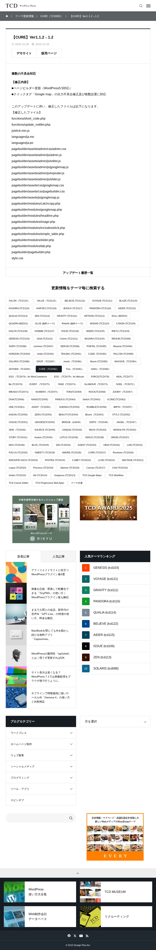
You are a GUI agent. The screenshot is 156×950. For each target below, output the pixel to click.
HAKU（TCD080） (101, 369)
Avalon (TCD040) (43, 437)
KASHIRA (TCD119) (19, 308)
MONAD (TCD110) (99, 323)
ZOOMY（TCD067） (123, 392)
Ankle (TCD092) (45, 354)
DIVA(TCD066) (16, 399)
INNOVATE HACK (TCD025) (23, 460)
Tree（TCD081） (75, 369)
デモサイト (24, 53)
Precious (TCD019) (43, 467)
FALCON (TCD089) (123, 354)
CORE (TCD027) (97, 452)
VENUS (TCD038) (94, 437)
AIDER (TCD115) (127, 308)
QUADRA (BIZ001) (18, 323)
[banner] (40, 519)
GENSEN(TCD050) (45, 422)
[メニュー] (149, 5)
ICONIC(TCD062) (116, 399)
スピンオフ (17, 800)
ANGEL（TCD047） (127, 422)
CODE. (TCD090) (97, 354)
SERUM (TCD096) (70, 346)
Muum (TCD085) (98, 361)
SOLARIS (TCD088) (19, 361)
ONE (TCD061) (17, 407)
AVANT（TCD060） (42, 407)
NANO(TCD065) (39, 399)
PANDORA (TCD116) (100, 308)
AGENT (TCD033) (87, 445)
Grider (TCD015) (17, 475)
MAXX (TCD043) (97, 430)
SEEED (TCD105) (95, 331)
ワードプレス (19, 732)
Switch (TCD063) (91, 399)
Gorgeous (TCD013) (64, 475)
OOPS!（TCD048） (99, 422)
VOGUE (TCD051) (18, 422)
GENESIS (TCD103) (19, 338)
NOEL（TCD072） (126, 384)
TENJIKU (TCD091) (71, 354)
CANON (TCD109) (125, 323)
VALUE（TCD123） (47, 300)
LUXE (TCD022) (106, 460)
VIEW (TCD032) (111, 445)
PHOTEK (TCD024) (55, 460)
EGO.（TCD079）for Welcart (69, 376)
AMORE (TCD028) (71, 452)
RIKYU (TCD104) (121, 331)
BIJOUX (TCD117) (73, 308)
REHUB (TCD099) (121, 338)
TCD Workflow (116, 475)
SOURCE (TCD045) (44, 430)
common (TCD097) (43, 346)
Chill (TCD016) (120, 467)
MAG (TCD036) (17, 445)
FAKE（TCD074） (67, 384)
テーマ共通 (77, 483)
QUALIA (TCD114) (18, 316)
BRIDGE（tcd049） (72, 422)
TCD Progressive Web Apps (49, 483)
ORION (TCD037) (120, 437)
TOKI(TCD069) (74, 392)
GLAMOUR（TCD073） (96, 384)
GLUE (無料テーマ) (45, 323)
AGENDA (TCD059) (69, 407)
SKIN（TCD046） (18, 430)
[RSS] (87, 935)
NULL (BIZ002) (119, 316)
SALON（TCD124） (19, 300)
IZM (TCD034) (63, 445)
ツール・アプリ (20, 788)
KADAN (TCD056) (18, 414)
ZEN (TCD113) (42, 316)
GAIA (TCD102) (45, 338)
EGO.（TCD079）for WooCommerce (28, 376)
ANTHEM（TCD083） (20, 369)
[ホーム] (7, 16)
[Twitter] (74, 935)
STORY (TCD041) (18, 437)
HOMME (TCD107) (44, 331)
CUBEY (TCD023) (81, 460)
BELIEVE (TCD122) (75, 300)
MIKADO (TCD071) (19, 392)
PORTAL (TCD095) (96, 346)
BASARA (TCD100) (95, 338)
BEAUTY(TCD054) (68, 414)
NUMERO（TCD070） (47, 392)
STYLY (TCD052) (121, 414)
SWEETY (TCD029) (45, 452)
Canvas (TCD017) (95, 467)
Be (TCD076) (15, 384)
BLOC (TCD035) (40, 445)
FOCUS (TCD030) (18, 452)
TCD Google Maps (92, 475)
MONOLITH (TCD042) (124, 430)
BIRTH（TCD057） (124, 407)
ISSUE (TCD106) (70, 331)
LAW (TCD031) (135, 445)
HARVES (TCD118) (46, 308)
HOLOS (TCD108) (18, 331)
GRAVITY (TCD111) (67, 316)
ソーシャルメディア (23, 766)
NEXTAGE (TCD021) (132, 460)
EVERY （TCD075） (40, 384)
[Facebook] (69, 935)
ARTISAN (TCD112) (94, 316)
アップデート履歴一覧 (78, 272)
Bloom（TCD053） (95, 414)
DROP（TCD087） (47, 361)
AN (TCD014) (40, 475)
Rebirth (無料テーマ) (72, 323)
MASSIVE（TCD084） (126, 361)
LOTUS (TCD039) (69, 437)
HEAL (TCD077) (124, 376)
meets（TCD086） (73, 361)
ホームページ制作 (21, 744)
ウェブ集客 (17, 755)
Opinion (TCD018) (69, 467)
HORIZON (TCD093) (19, 354)
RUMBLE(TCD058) (97, 407)
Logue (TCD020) (17, 467)
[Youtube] (81, 935)
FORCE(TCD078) (100, 376)
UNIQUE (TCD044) (72, 430)
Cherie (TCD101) (69, 338)
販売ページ (49, 53)
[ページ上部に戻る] (78, 873)
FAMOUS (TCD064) (65, 399)
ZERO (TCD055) (43, 414)
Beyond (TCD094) (122, 346)
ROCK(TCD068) (97, 392)
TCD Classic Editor (18, 483)
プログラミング (20, 777)
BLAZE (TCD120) (128, 300)
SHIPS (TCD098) (17, 346)
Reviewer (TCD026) (123, 452)
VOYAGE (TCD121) (102, 300)
